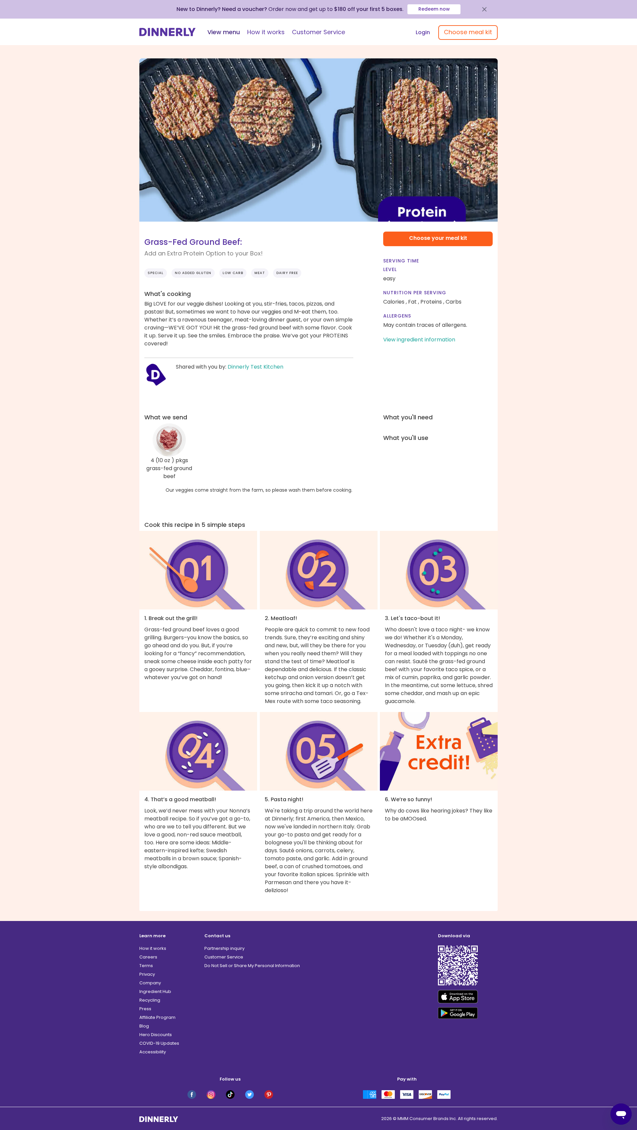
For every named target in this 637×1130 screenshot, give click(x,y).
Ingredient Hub (155, 991)
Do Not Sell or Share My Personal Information (252, 965)
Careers (148, 957)
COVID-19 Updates (159, 1043)
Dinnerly (167, 32)
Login (423, 32)
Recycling (149, 1000)
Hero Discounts (155, 1034)
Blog (144, 1026)
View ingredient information (419, 339)
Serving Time (401, 260)
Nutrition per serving (414, 292)
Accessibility (152, 1052)
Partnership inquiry (224, 948)
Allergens (397, 316)
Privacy (147, 974)
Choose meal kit (468, 32)
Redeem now (434, 9)
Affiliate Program (157, 1017)
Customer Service (318, 32)
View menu (223, 32)
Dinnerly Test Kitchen (255, 367)
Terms (146, 965)
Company (150, 983)
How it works (266, 32)
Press (145, 1009)
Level (390, 269)
